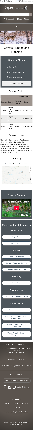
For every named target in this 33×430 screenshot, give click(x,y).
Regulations (16, 237)
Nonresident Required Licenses (16, 269)
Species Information (16, 310)
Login (20, 19)
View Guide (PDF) (16, 243)
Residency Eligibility (16, 283)
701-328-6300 (19, 352)
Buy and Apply (16, 407)
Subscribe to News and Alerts (16, 380)
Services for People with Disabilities (16, 412)
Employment (21, 359)
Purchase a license (16, 83)
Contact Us (11, 359)
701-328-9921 (23, 403)
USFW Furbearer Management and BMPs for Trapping (16, 317)
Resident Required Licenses (16, 263)
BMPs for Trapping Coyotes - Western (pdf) (16, 334)
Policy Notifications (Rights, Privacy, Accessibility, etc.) (16, 423)
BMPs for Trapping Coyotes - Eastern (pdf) (16, 325)
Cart (27, 19)
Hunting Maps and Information (16, 296)
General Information (16, 256)
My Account (10, 19)
